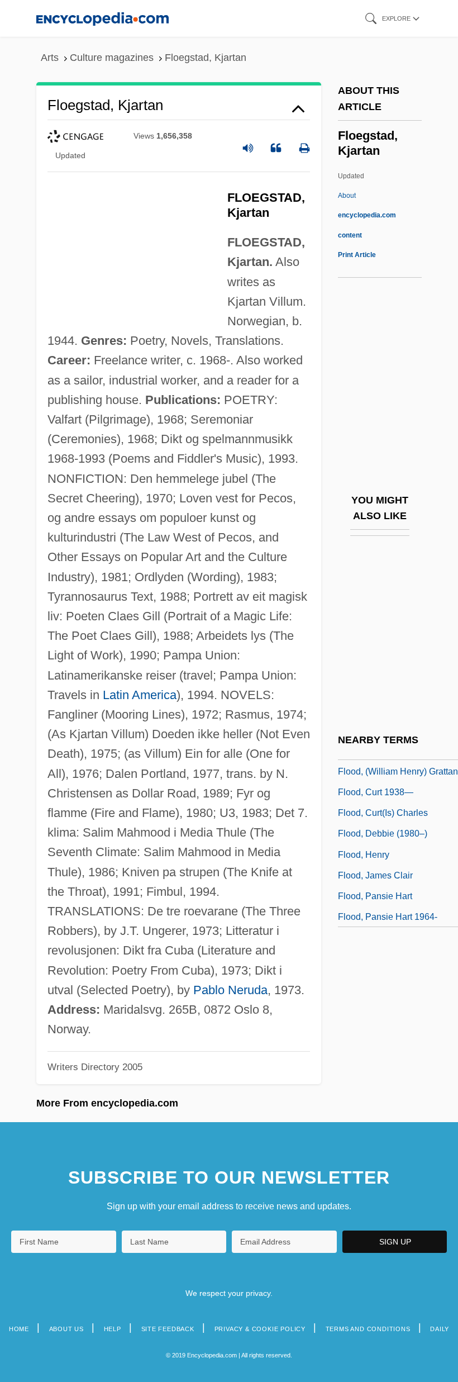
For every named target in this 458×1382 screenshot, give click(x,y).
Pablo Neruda (230, 990)
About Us (66, 1329)
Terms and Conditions (368, 1329)
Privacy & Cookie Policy (260, 1329)
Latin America (139, 695)
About (367, 215)
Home (19, 1329)
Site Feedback (167, 1329)
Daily (439, 1329)
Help (112, 1329)
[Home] (102, 18)
